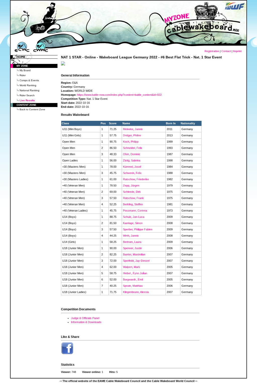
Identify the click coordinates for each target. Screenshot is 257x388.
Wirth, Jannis (131, 235)
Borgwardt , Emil (133, 279)
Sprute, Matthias (133, 285)
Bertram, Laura (132, 241)
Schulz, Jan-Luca (133, 216)
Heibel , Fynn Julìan (135, 273)
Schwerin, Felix (132, 172)
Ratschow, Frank (133, 198)
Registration (212, 51)
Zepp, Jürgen (131, 185)
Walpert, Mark (131, 266)
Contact (226, 51)
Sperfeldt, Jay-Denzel (136, 260)
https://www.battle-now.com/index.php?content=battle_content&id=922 (119, 94)
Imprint (237, 51)
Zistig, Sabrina (131, 160)
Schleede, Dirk (132, 191)
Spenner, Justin (132, 248)
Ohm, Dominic (131, 154)
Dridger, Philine (132, 135)
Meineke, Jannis (133, 129)
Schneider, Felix (132, 147)
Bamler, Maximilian (134, 254)
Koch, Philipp (131, 141)
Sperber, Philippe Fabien (137, 229)
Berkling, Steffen (133, 204)
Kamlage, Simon (133, 223)
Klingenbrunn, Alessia (136, 292)
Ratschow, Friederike (136, 179)
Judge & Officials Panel (85, 318)
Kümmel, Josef (132, 166)
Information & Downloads (86, 322)
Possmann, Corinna (135, 210)
